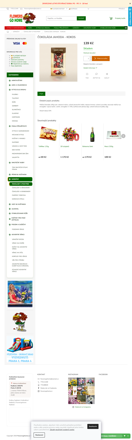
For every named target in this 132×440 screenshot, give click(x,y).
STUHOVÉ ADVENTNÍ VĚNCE (19, 270)
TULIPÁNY (15, 98)
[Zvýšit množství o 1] (91, 57)
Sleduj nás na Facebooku (48, 388)
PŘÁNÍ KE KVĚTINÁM (19, 175)
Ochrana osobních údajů (19, 62)
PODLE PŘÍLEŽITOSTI (19, 126)
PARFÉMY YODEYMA (19, 195)
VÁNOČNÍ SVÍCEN (18, 239)
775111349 (44, 382)
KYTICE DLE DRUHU (19, 90)
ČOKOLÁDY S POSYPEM (20, 184)
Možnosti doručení (89, 53)
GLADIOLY (15, 113)
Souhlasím (93, 426)
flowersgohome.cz (46, 391)
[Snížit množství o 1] (91, 60)
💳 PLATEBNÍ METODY (57, 9)
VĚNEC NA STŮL (17, 253)
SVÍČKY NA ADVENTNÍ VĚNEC (19, 248)
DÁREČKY (15, 179)
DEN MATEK (16, 150)
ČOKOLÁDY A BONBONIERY (21, 191)
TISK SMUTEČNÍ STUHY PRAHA (20, 168)
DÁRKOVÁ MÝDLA (18, 199)
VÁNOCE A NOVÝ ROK (19, 146)
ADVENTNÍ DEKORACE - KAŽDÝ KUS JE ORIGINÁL (20, 265)
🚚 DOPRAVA (73, 9)
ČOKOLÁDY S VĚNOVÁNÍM (21, 188)
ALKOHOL (15, 209)
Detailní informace (89, 68)
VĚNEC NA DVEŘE (18, 243)
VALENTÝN (15, 157)
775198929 (44, 385)
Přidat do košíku (102, 58)
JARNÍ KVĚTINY (17, 80)
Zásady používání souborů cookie (62, 430)
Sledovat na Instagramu (83, 407)
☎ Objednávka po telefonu (20, 64)
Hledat (81, 18)
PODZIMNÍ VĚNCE (18, 229)
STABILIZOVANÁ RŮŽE (20, 213)
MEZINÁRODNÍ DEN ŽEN (20, 154)
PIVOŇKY (15, 94)
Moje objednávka (16, 66)
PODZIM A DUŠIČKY (19, 225)
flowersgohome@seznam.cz (49, 379)
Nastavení (39, 435)
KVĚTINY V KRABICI (18, 138)
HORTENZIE (16, 117)
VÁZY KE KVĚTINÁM (19, 204)
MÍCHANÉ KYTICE (18, 135)
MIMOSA (15, 121)
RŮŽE (14, 102)
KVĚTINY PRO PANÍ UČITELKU (18, 219)
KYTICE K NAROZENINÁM (20, 131)
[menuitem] (15, 28)
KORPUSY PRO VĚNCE (19, 256)
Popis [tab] (41, 94)
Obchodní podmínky (17, 60)
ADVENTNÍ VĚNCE (18, 235)
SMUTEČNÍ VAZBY (18, 163)
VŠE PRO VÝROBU (18, 260)
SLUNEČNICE (16, 110)
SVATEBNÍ (15, 142)
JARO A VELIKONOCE (19, 85)
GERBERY (15, 106)
